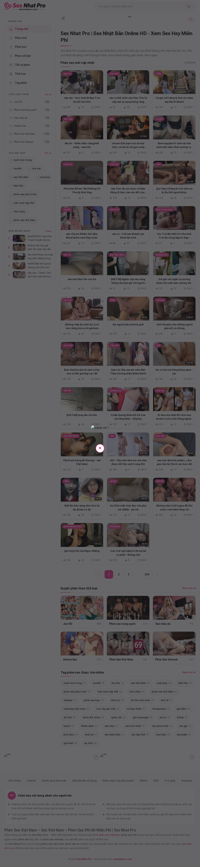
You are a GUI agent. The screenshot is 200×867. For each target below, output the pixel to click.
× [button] (100, 447)
